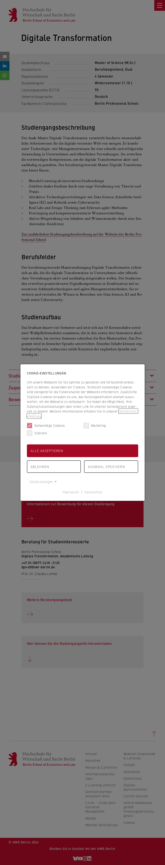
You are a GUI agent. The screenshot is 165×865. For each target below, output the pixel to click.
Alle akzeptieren (47, 450)
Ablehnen (40, 466)
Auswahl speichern (106, 466)
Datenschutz (93, 491)
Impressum (71, 491)
